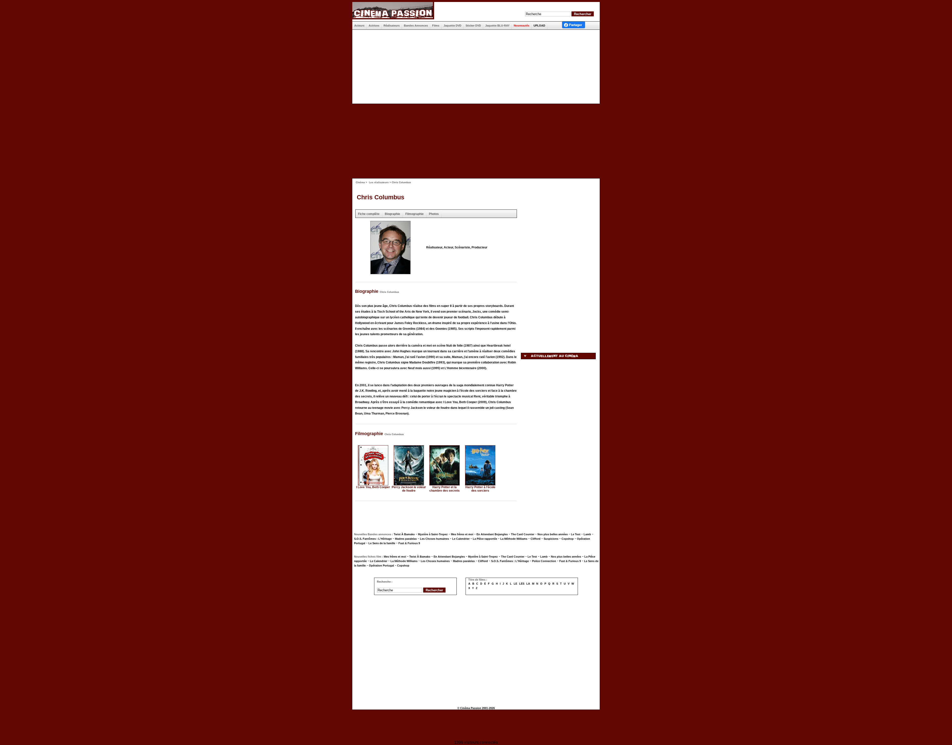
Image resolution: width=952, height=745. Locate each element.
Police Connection (544, 561)
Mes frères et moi (462, 534)
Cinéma (360, 182)
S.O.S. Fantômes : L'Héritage (373, 538)
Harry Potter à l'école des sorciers (480, 488)
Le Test (575, 534)
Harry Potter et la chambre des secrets (444, 488)
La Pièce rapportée (485, 538)
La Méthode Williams (513, 538)
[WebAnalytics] (476, 725)
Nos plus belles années (552, 534)
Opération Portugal (381, 565)
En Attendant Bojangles (492, 534)
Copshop (568, 538)
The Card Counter (522, 534)
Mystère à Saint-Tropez (433, 534)
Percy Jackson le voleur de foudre (409, 488)
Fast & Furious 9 (409, 543)
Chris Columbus (380, 197)
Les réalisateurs (379, 182)
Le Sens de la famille (381, 543)
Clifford (535, 538)
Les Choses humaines (434, 538)
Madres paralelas (406, 538)
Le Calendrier (461, 538)
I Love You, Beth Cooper (373, 487)
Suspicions (551, 538)
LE (515, 583)
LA (528, 583)
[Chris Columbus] (390, 272)
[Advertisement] (474, 67)
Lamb (587, 534)
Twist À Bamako (404, 534)
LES (521, 583)
